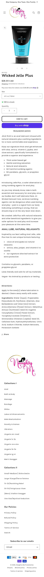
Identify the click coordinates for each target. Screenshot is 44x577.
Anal (6, 389)
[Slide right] (26, 68)
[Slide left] (17, 68)
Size (3, 92)
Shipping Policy (11, 523)
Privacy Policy (10, 513)
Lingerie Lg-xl (10, 454)
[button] (4, 12)
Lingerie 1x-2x (10, 439)
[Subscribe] (37, 547)
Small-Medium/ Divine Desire (17, 473)
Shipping (5, 84)
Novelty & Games (11, 424)
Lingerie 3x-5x (10, 449)
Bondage (8, 404)
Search (7, 533)
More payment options (22, 131)
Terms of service (16, 571)
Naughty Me (20, 565)
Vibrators (8, 429)
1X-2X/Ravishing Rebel (14, 483)
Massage (8, 399)
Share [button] (6, 334)
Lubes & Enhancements (14, 414)
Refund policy (20, 568)
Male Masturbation (12, 419)
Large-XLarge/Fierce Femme (16, 478)
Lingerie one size (11, 444)
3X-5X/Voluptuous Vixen (15, 488)
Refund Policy (10, 518)
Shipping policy (30, 571)
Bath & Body (9, 394)
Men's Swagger (10, 459)
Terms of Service (11, 528)
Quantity (5, 106)
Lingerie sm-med (11, 434)
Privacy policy (32, 568)
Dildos (7, 409)
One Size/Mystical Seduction (16, 498)
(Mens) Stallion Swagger (15, 493)
